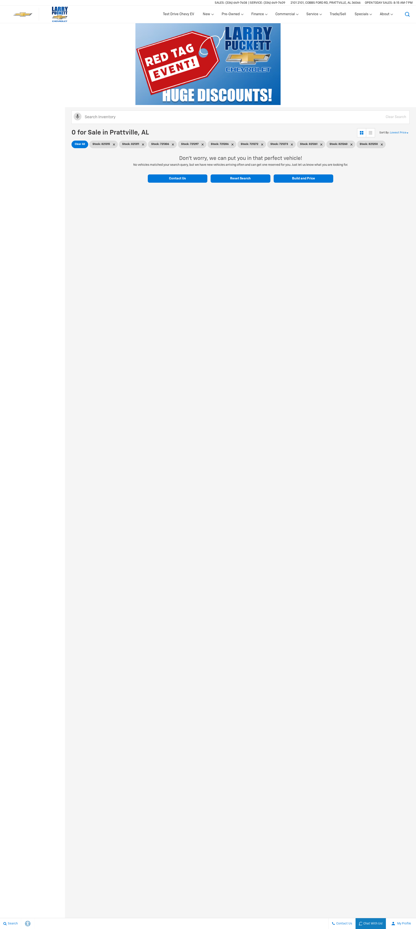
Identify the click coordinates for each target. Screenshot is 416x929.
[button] (407, 14)
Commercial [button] (285, 15)
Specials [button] (361, 15)
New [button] (207, 15)
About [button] (384, 15)
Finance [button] (257, 15)
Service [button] (312, 15)
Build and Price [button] (303, 178)
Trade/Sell (338, 14)
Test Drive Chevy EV (178, 14)
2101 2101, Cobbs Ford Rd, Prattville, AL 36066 (326, 2)
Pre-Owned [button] (230, 15)
